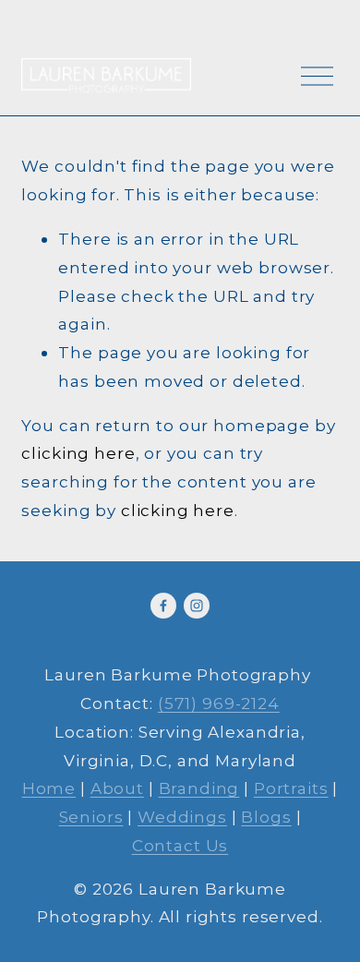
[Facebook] (163, 606)
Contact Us (180, 845)
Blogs (266, 816)
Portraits (291, 788)
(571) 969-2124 (219, 703)
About (117, 788)
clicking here (78, 453)
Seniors (91, 816)
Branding (199, 788)
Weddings (182, 816)
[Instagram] (197, 606)
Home (49, 788)
